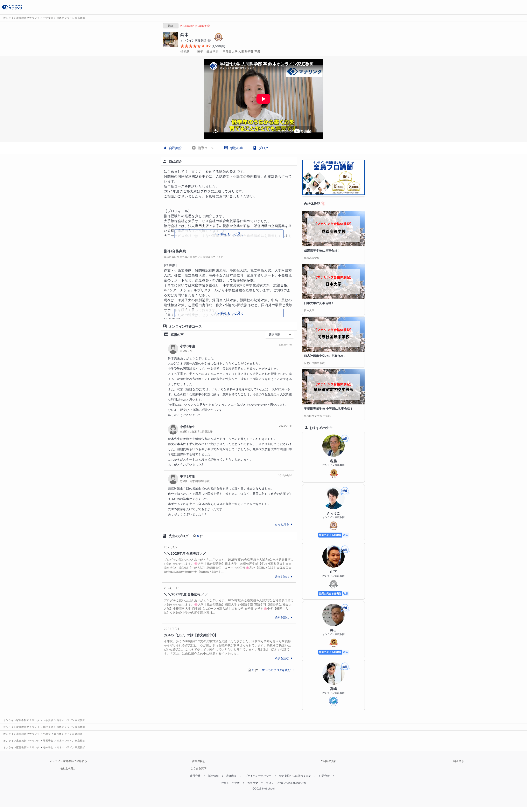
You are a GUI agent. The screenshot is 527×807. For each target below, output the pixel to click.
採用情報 (213, 775)
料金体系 (458, 761)
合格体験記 (198, 761)
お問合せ (324, 775)
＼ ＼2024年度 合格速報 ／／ (186, 594)
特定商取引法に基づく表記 (295, 775)
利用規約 (231, 775)
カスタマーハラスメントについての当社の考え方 (276, 783)
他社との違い (68, 768)
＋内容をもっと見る (229, 234)
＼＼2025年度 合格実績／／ (185, 553)
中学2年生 (187, 476)
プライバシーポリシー (258, 775)
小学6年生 (187, 346)
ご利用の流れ (329, 761)
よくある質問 (198, 768)
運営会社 (195, 775)
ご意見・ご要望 (230, 783)
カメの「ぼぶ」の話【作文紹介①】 (191, 635)
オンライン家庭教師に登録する (68, 761)
